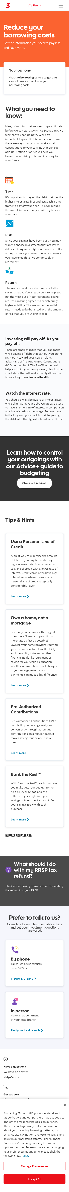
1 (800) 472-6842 (23, 978)
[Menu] (61, 5)
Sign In (36, 5)
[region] (34, 1145)
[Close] (65, 1105)
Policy (25, 1156)
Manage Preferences (34, 1166)
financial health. (38, 377)
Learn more (20, 596)
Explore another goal (18, 834)
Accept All (34, 1179)
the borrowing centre (29, 77)
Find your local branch (27, 1030)
